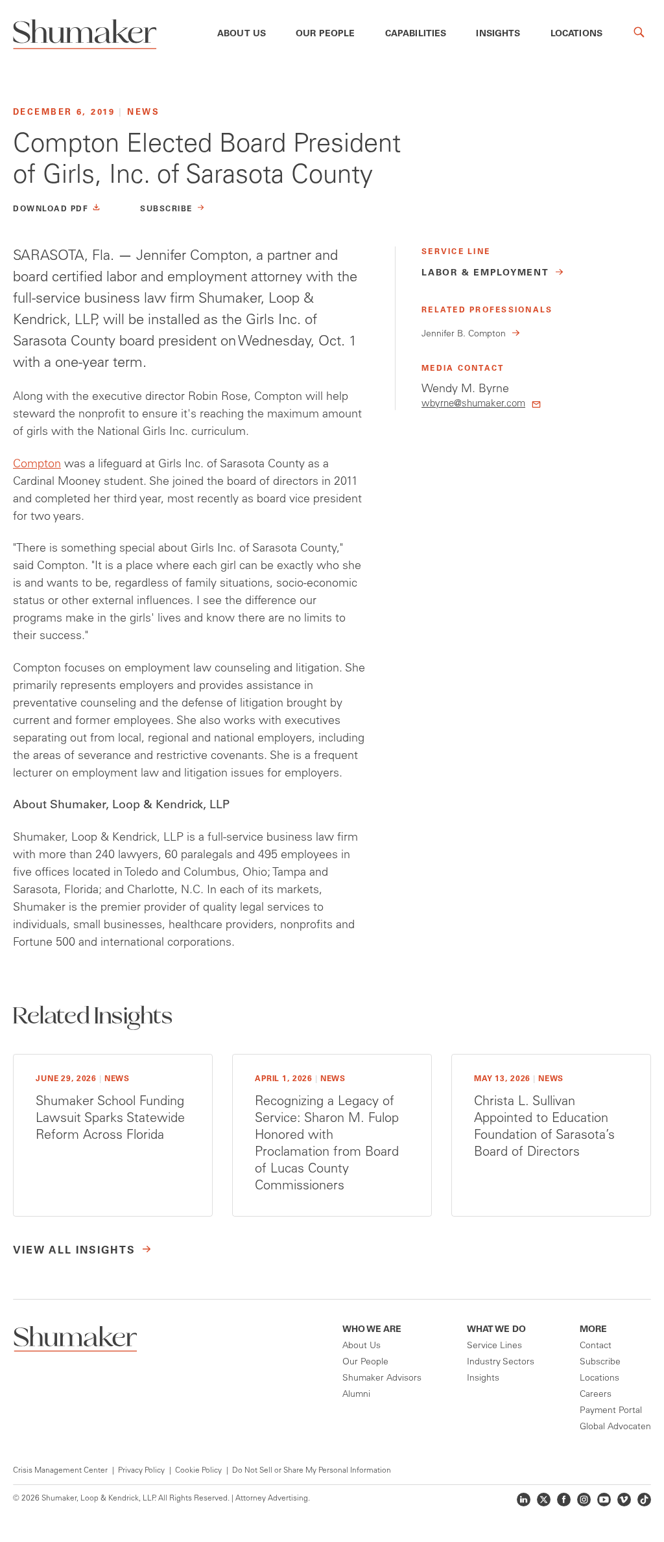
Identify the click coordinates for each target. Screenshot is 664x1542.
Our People (325, 34)
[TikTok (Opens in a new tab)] (644, 1499)
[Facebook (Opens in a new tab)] (564, 1499)
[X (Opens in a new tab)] (544, 1499)
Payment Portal (611, 1411)
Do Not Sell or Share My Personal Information (311, 1471)
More (593, 1330)
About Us (241, 34)
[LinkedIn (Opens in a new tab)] (523, 1499)
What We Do (496, 1330)
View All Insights (74, 1251)
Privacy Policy (141, 1471)
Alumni (356, 1394)
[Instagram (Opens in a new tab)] (584, 1499)
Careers (595, 1394)
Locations (576, 34)
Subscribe (600, 1362)
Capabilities (416, 34)
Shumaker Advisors (381, 1378)
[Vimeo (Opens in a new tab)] (624, 1499)
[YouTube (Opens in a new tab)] (604, 1499)
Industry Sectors (500, 1362)
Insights (498, 34)
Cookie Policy (198, 1471)
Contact (595, 1346)
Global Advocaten (615, 1427)
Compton (37, 465)
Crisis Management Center (60, 1471)
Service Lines (494, 1346)
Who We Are (371, 1330)
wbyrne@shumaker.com (473, 404)
